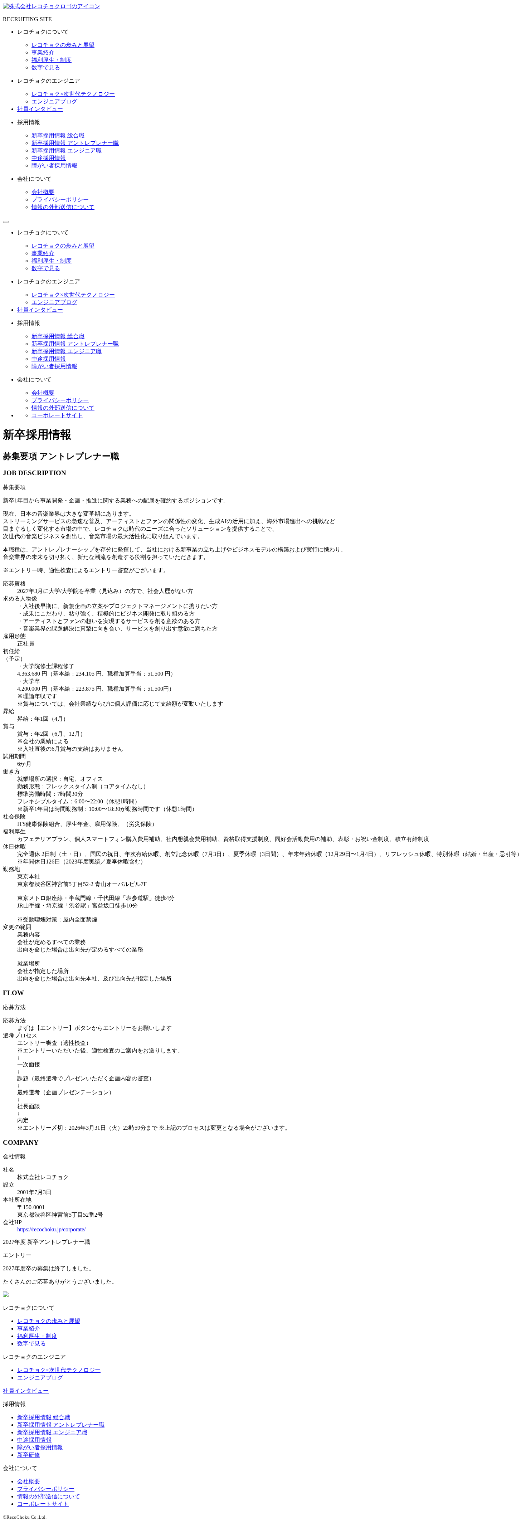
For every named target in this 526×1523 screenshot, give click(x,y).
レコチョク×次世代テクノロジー (73, 94)
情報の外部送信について (62, 207)
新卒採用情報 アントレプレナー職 (75, 143)
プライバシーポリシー (60, 199)
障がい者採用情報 (54, 165)
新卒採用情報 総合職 (57, 135)
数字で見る (45, 67)
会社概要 (42, 192)
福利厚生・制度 (51, 60)
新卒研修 (28, 1455)
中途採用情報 (48, 158)
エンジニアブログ (54, 101)
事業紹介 (42, 52)
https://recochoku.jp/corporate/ (51, 1229)
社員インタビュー (40, 109)
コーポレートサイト (57, 415)
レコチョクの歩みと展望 (62, 45)
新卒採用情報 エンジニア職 (66, 150)
